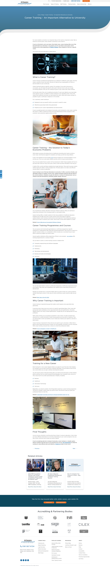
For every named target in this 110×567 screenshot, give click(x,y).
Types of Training (55, 4)
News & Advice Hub (81, 4)
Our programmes (67, 442)
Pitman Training (54, 47)
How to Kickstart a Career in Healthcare (46, 328)
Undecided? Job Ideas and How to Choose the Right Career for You (53, 394)
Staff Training (63, 4)
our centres (69, 236)
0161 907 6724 (28, 546)
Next (74, 448)
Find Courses (46, 4)
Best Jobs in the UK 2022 (43, 297)
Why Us (89, 4)
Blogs (43, 14)
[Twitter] (1, 173)
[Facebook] (1, 171)
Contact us (57, 444)
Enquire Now (49, 502)
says (52, 157)
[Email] (1, 177)
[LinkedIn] (1, 175)
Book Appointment (61, 502)
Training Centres (72, 4)
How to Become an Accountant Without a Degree (49, 222)
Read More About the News (34, 486)
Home (39, 14)
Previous (36, 448)
